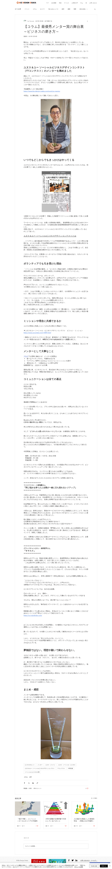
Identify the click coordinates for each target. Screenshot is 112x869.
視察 (75, 9)
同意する (103, 866)
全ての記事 (18, 9)
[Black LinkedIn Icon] (76, 860)
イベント (26, 9)
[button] (95, 9)
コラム (35, 9)
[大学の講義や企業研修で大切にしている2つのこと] (56, 809)
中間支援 (70, 768)
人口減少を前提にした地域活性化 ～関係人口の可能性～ (84, 820)
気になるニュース (53, 9)
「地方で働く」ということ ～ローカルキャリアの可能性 (27, 820)
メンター (40, 765)
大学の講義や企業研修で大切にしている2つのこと (56, 820)
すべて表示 (94, 798)
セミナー (42, 9)
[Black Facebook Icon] (69, 860)
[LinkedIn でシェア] (33, 783)
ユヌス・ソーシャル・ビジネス (66, 765)
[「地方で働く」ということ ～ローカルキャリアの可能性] (27, 809)
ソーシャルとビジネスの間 (32, 772)
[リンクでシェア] (37, 783)
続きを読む (83, 9)
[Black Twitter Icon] (72, 860)
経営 (63, 9)
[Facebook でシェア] (24, 783)
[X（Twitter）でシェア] (29, 783)
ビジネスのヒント (30, 765)
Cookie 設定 (94, 866)
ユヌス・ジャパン (50, 765)
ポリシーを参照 (78, 867)
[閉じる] (110, 866)
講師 (69, 9)
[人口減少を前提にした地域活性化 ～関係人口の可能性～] (84, 809)
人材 (30, 777)
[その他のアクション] (87, 21)
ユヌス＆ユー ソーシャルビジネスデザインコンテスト (40, 768)
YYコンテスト (61, 768)
